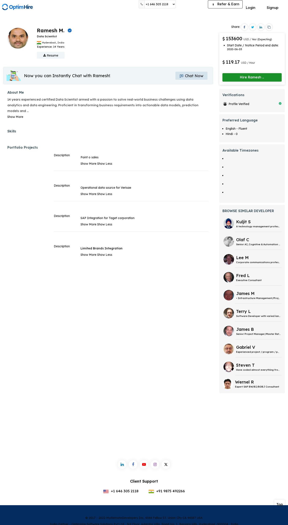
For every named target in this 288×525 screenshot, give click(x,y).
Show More (15, 117)
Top (279, 504)
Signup (273, 7)
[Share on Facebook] (244, 27)
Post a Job (191, 4)
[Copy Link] (269, 27)
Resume (52, 55)
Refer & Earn (226, 4)
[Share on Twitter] (252, 27)
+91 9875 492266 (170, 491)
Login (250, 7)
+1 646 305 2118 (124, 491)
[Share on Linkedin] (261, 27)
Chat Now (193, 75)
